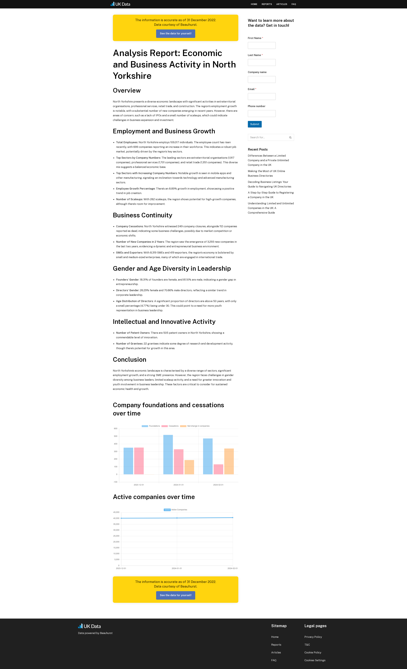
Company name (257, 72)
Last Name (255, 55)
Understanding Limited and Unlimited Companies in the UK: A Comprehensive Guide (271, 208)
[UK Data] (121, 4)
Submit (254, 124)
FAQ (294, 4)
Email (252, 89)
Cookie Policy (312, 652)
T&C (307, 644)
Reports (267, 4)
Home (254, 4)
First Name (255, 38)
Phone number (257, 106)
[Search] (290, 137)
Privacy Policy (313, 636)
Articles (281, 4)
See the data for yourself (175, 33)
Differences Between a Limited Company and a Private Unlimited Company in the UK (268, 160)
